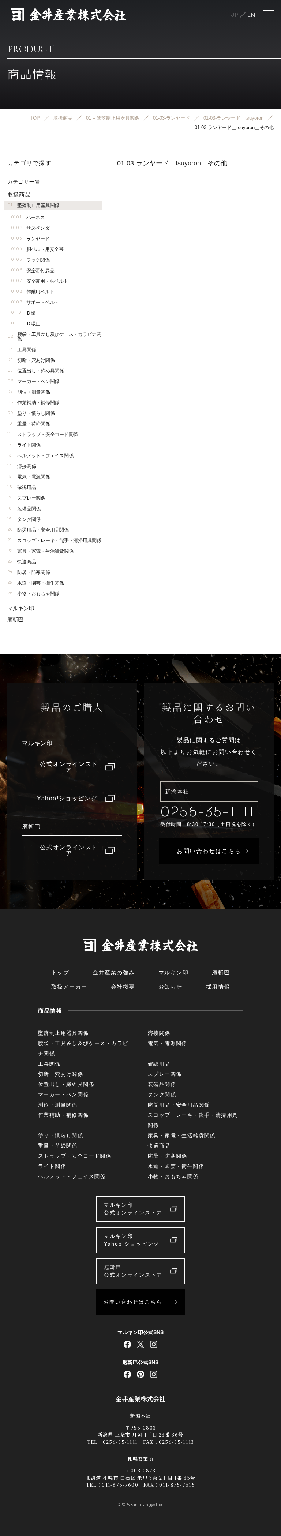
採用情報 (218, 987)
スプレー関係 (26, 498)
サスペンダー (32, 228)
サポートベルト (35, 302)
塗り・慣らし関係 (31, 413)
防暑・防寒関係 (28, 572)
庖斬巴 (15, 619)
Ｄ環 (23, 313)
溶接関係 (21, 466)
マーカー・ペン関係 (33, 381)
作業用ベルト (32, 291)
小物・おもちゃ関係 (33, 593)
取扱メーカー (69, 987)
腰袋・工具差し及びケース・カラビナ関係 (54, 336)
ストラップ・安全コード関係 (42, 434)
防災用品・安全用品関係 (38, 530)
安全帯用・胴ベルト (39, 281)
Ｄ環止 (25, 323)
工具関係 (21, 349)
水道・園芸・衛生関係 (35, 583)
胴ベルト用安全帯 (37, 249)
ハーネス (28, 217)
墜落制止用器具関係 (33, 205)
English (251, 15)
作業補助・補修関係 (33, 402)
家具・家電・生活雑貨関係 (40, 551)
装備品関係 (24, 508)
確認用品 (21, 487)
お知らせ (170, 987)
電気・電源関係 (28, 477)
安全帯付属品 (32, 270)
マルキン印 (20, 608)
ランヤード (30, 238)
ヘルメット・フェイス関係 (40, 455)
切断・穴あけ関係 (31, 360)
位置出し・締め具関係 (35, 370)
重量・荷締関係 (28, 424)
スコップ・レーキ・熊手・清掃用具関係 (54, 540)
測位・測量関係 (28, 392)
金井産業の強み (114, 972)
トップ (60, 972)
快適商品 (21, 561)
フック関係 (30, 260)
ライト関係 (24, 445)
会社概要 (123, 987)
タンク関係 (24, 519)
